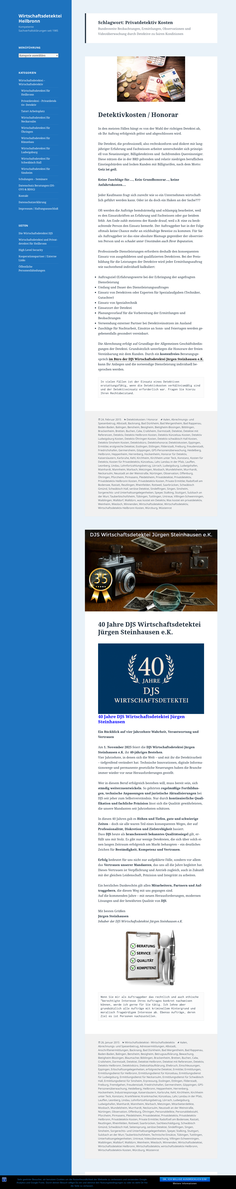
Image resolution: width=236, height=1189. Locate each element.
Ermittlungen (192, 1069)
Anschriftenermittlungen (113, 1050)
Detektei (177, 431)
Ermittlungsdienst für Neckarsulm (140, 1077)
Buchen (130, 431)
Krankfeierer (132, 1096)
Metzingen (145, 469)
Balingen (121, 427)
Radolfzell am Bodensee (174, 1119)
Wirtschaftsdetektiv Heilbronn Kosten (121, 508)
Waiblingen (105, 500)
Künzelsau (147, 462)
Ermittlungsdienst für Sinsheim (123, 1081)
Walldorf (118, 500)
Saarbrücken (171, 485)
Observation (171, 473)
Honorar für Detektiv (173, 454)
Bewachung (186, 1054)
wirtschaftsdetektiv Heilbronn (179, 1146)
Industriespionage (126, 1092)
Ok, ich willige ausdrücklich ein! (185, 1179)
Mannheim (118, 469)
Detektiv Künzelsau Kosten (174, 435)
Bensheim (133, 427)
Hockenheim (152, 454)
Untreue (167, 496)
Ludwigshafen (188, 465)
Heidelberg (194, 450)
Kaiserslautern (107, 458)
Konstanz (183, 458)
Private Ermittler (175, 481)
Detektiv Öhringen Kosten (140, 438)
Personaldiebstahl (187, 1111)
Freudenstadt (195, 446)
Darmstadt (163, 431)
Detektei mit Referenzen (177, 1061)
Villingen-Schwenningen (188, 496)
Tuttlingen (155, 496)
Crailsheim (149, 431)
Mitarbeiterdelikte (183, 1104)
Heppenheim (119, 454)
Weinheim (104, 504)
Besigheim (147, 427)
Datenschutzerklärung (32, 202)
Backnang (134, 423)
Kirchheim (143, 458)
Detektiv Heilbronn (109, 1065)
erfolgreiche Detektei (159, 1069)
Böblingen (188, 427)
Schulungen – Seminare (33, 179)
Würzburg (151, 508)
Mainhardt (104, 469)
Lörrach (157, 465)
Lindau (115, 465)
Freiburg (180, 446)
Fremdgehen (117, 1084)
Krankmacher (149, 1096)
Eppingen (194, 442)
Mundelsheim (174, 469)
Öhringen (104, 477)
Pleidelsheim (147, 477)
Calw (139, 431)
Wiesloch (117, 504)
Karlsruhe (123, 458)
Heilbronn (104, 454)
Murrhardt (190, 469)
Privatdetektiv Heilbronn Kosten (117, 481)
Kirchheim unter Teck (163, 458)
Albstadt (122, 423)
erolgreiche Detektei (122, 446)
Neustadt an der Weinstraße (131, 473)
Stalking (169, 492)
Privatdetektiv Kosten (151, 481)
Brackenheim (106, 431)
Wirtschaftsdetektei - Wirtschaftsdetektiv (150, 1042)
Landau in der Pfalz (172, 462)
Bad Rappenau (192, 423)
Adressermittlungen (152, 1046)
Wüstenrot (165, 508)
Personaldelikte (164, 1111)
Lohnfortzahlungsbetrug (136, 465)
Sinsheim (182, 488)
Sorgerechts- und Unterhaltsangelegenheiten (125, 492)
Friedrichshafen (107, 450)
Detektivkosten (178, 442)
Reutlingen (128, 485)
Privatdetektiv (182, 477)
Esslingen (141, 446)
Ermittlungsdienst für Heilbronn (117, 1073)
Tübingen (142, 496)
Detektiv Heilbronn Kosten (141, 435)
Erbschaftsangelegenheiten (127, 1069)
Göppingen (143, 450)
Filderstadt (167, 446)
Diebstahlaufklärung (152, 1065)
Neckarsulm (105, 473)
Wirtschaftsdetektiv (176, 504)
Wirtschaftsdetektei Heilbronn (40, 18)
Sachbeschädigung (168, 1123)
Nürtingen (156, 473)
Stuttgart (180, 492)
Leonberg (104, 465)
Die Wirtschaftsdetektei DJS (36, 233)
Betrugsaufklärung (166, 1054)
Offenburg (186, 473)
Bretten (120, 431)
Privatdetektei (164, 477)
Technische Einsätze (163, 1134)
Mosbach (158, 469)
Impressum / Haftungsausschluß (38, 208)
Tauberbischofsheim (122, 496)
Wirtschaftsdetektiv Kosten (114, 1150)
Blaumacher (132, 1058)
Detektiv (118, 435)
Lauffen (190, 462)
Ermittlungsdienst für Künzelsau (158, 1073)
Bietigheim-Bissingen (167, 427)
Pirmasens (131, 477)
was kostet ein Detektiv (151, 500)
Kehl (132, 458)
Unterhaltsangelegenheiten (115, 1138)
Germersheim (126, 450)
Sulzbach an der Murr (111, 1134)
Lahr (157, 462)
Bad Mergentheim (171, 423)
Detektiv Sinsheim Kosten (113, 442)
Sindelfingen (158, 488)
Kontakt (23, 196)
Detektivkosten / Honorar (138, 114)
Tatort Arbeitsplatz (33, 111)
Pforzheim (117, 477)
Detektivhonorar (157, 442)
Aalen (166, 419)
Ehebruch (172, 1065)
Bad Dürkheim (150, 423)
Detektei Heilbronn (149, 1061)
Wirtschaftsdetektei (151, 504)
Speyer (159, 492)
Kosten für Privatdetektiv (124, 462)
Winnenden (131, 504)
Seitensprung (137, 1127)
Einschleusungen (189, 1065)
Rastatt (115, 485)
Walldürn (130, 500)
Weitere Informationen (185, 1183)
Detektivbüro (138, 442)
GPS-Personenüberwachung (169, 450)
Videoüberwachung (156, 1138)
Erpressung (150, 1081)
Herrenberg (136, 454)
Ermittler (103, 446)
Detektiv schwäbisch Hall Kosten (177, 438)
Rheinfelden (143, 485)
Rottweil (157, 485)
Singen (171, 488)
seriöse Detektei (139, 488)
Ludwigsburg (171, 465)
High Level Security (31, 250)
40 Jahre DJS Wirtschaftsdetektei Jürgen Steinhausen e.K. (149, 628)
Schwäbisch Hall (118, 488)
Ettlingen (154, 446)
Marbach (132, 469)
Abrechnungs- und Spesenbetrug (118, 1046)
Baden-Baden (106, 427)
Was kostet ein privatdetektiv (184, 500)
